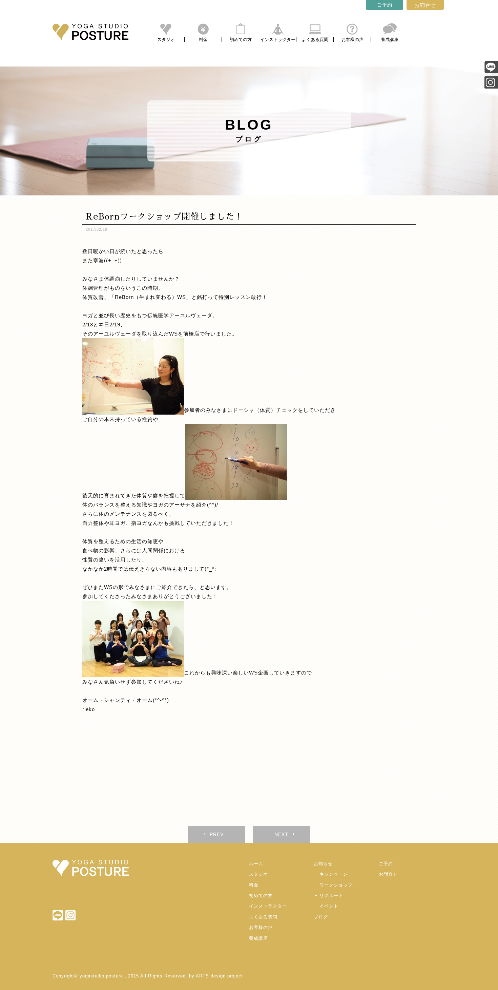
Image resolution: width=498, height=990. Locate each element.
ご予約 (384, 4)
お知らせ (323, 863)
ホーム (256, 863)
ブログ (321, 916)
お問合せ (425, 5)
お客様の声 (352, 39)
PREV (217, 834)
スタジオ (166, 39)
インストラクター (277, 39)
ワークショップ (336, 885)
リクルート (331, 895)
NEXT (281, 834)
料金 (203, 39)
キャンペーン (333, 874)
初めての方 (241, 39)
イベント (328, 906)
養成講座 (389, 39)
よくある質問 (315, 39)
